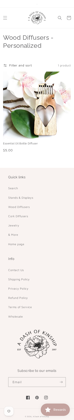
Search (13, 188)
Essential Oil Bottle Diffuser (20, 143)
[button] (5, 17)
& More (13, 234)
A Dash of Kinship (41, 416)
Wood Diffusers (19, 207)
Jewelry (13, 225)
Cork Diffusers (18, 216)
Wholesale (15, 316)
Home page (16, 244)
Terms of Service (20, 307)
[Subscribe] (61, 382)
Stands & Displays (20, 197)
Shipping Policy (19, 279)
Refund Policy (18, 297)
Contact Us (16, 270)
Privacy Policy (18, 288)
